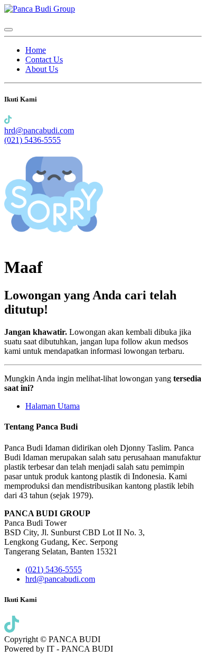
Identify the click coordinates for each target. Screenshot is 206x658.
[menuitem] (35, 49)
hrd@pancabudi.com (39, 130)
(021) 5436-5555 (32, 139)
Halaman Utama (52, 405)
